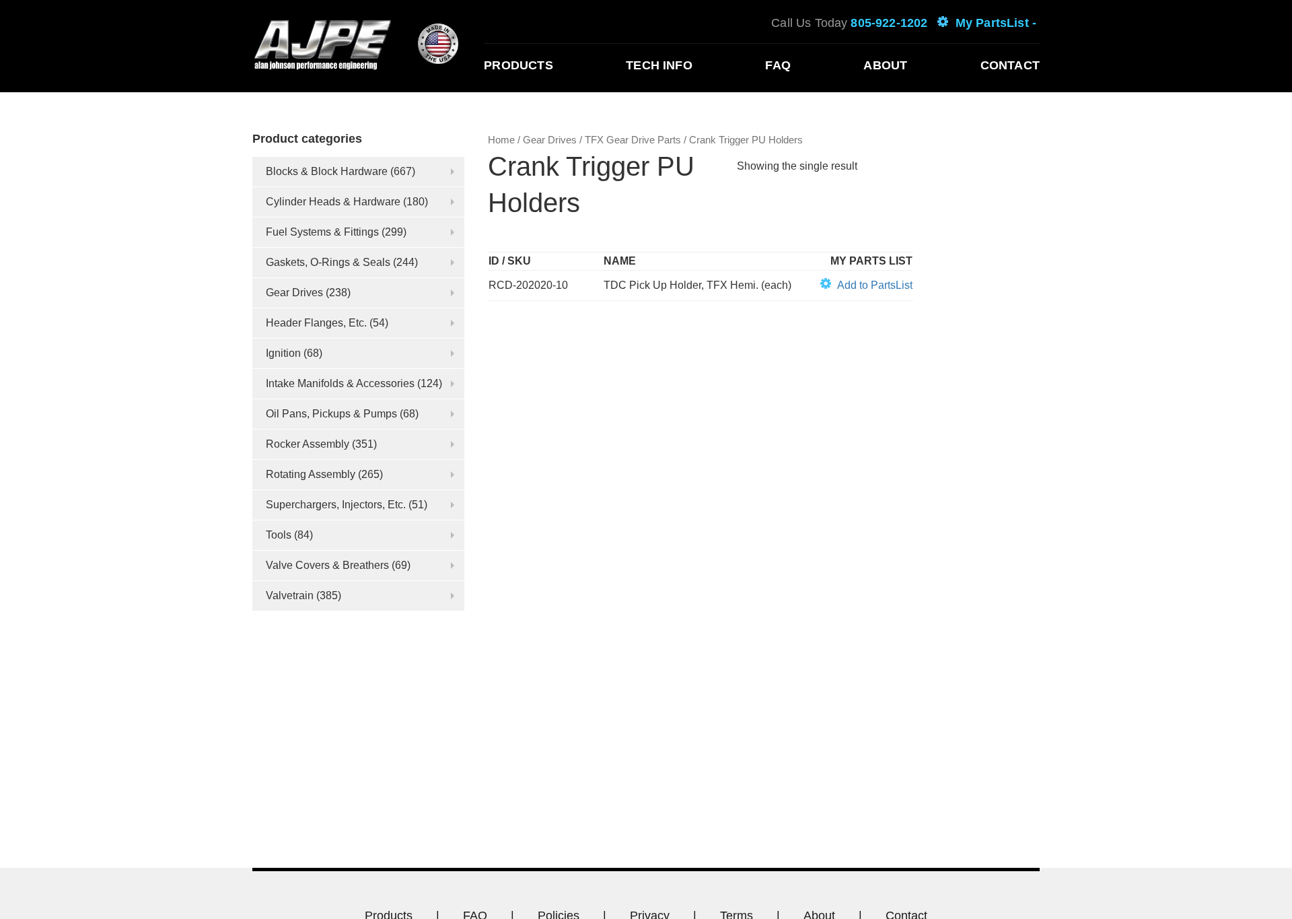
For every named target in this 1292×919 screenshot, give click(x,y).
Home (501, 140)
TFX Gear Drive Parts (633, 140)
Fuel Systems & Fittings (322, 232)
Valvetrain (290, 595)
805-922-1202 (889, 23)
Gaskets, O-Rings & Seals (328, 262)
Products (518, 65)
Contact (1010, 65)
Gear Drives (294, 292)
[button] (866, 285)
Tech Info (659, 65)
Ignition (283, 353)
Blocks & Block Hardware (327, 171)
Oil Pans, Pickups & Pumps (331, 413)
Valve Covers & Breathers (327, 565)
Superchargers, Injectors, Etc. (336, 504)
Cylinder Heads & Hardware (333, 201)
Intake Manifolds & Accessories (340, 383)
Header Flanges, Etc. (316, 323)
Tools (278, 535)
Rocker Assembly (307, 444)
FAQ (778, 65)
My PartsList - (996, 23)
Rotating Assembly (310, 474)
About (885, 65)
